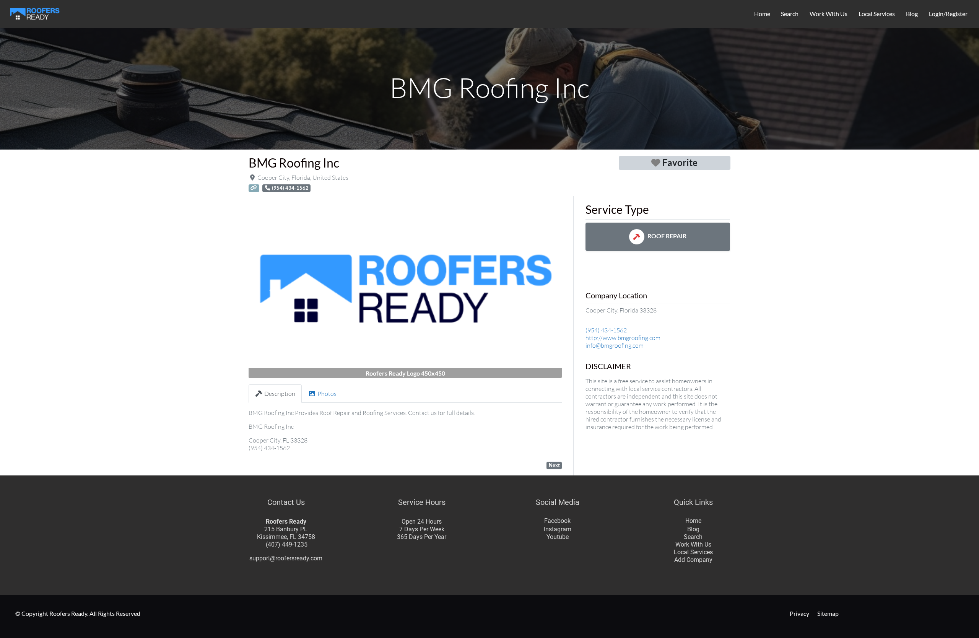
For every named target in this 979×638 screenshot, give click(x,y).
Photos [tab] (327, 393)
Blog (912, 13)
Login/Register (948, 13)
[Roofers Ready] (34, 12)
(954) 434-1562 (606, 330)
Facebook (557, 520)
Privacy (800, 613)
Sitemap (828, 613)
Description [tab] (279, 393)
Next (554, 465)
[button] (272, 290)
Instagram (557, 529)
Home (762, 13)
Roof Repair (666, 235)
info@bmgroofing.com (614, 345)
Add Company (693, 559)
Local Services (877, 13)
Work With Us (828, 13)
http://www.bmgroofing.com (622, 338)
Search (789, 13)
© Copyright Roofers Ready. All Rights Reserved (77, 613)
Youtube (557, 536)
